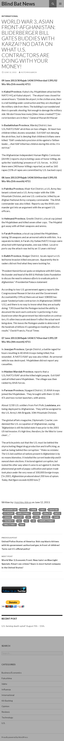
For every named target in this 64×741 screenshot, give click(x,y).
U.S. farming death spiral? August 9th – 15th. (23, 626)
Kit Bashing (7, 700)
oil (28, 517)
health (47, 513)
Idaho (4, 684)
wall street (10, 525)
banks (23, 510)
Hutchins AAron (29, 72)
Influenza (6, 689)
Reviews (6, 712)
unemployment (46, 521)
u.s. (26, 521)
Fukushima (7, 678)
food (37, 513)
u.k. (19, 521)
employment (24, 513)
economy (8, 513)
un (33, 521)
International (10, 16)
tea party (9, 521)
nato (57, 513)
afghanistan (10, 510)
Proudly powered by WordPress (15, 737)
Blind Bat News (18, 4)
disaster (53, 510)
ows (36, 517)
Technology (7, 717)
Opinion (5, 706)
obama (7, 517)
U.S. (3, 723)
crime (33, 510)
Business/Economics (12, 672)
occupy (19, 517)
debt (42, 510)
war (22, 525)
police (46, 517)
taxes (56, 517)
